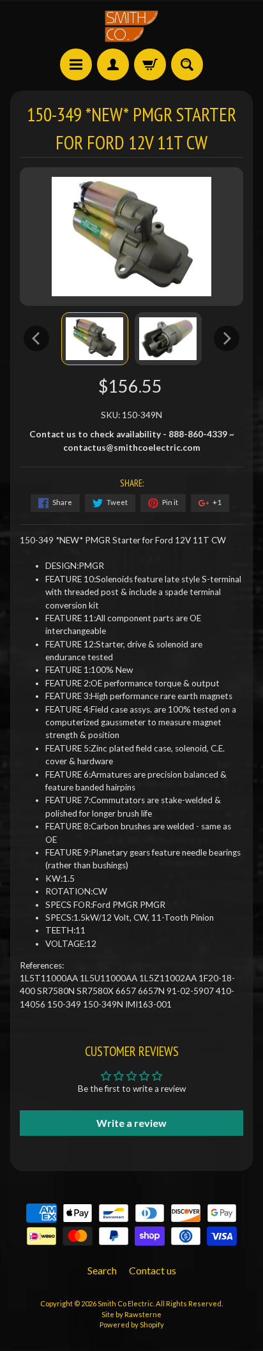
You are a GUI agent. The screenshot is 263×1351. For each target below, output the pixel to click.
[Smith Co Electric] (131, 26)
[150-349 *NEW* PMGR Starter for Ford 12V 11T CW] (94, 338)
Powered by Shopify (132, 1324)
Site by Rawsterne (131, 1314)
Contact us (152, 1270)
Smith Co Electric (125, 1303)
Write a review (131, 1123)
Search (102, 1270)
